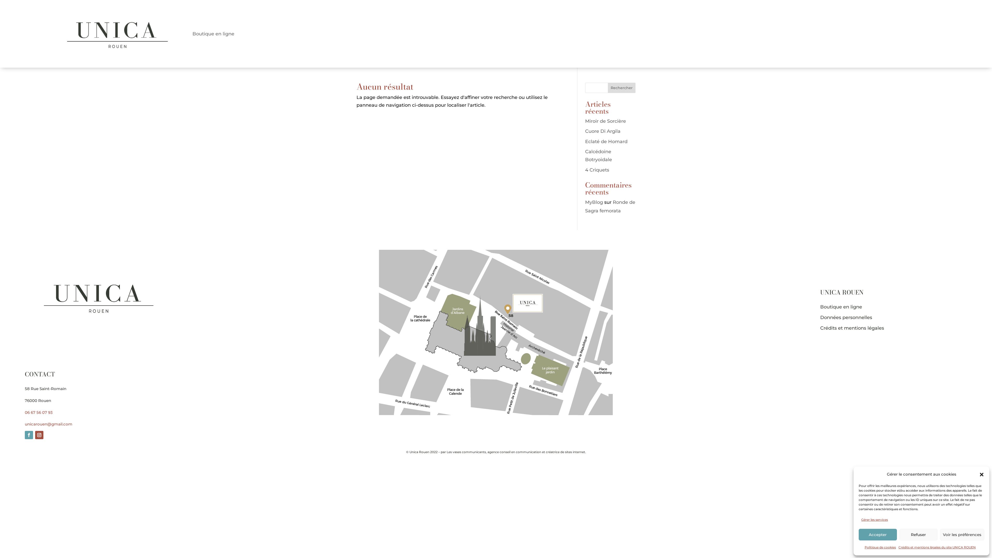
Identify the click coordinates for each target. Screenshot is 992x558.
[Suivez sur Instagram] (39, 435)
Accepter (878, 534)
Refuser (918, 534)
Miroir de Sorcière (605, 121)
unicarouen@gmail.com (48, 424)
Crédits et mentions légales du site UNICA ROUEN (937, 547)
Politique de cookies (880, 547)
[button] (981, 474)
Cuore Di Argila (603, 131)
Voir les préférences (962, 534)
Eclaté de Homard (606, 141)
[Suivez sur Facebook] (29, 435)
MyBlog (594, 202)
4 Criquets (597, 170)
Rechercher (622, 88)
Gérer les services (874, 520)
